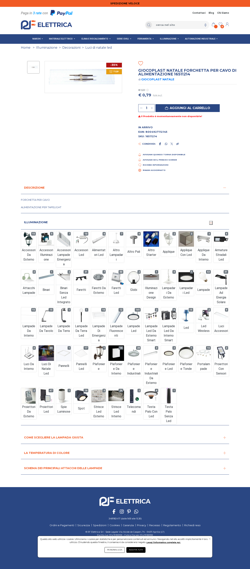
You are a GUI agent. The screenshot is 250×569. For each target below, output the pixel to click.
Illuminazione (46, 47)
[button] (187, 108)
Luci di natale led (98, 47)
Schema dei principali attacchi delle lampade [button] (63, 468)
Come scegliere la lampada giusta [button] (53, 437)
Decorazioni (71, 47)
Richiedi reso (192, 525)
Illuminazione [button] (36, 222)
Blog (211, 12)
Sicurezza (83, 525)
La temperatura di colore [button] (47, 453)
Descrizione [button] (34, 187)
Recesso (154, 525)
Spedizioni (99, 525)
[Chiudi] (211, 223)
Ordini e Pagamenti (62, 525)
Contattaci (198, 12)
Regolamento (172, 525)
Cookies (115, 525)
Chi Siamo (223, 12)
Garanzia (128, 525)
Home (25, 47)
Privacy (141, 525)
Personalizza (114, 550)
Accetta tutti (136, 550)
